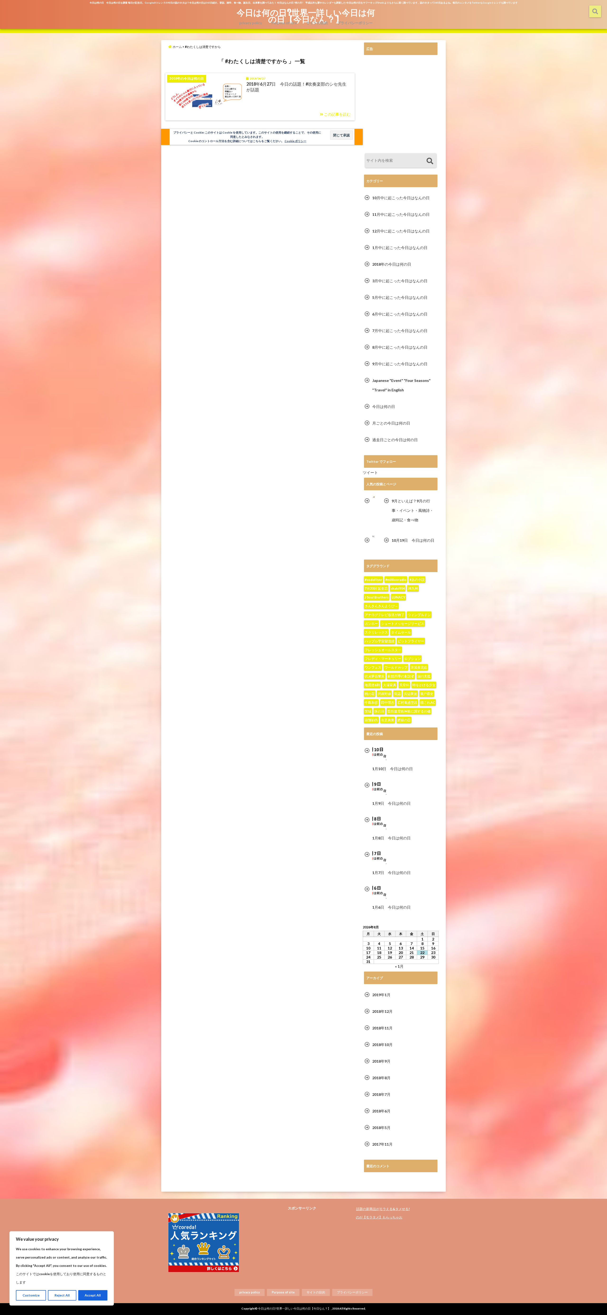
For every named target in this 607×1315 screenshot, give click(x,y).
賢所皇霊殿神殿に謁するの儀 (409, 711)
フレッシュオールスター (383, 650)
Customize (31, 1295)
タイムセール (401, 632)
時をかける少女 (424, 685)
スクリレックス (376, 632)
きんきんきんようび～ (381, 606)
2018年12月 (382, 1011)
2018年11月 (382, 1028)
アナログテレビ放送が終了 (385, 615)
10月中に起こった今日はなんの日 (401, 197)
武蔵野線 (384, 694)
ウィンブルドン (419, 615)
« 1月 (399, 966)
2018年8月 (381, 1077)
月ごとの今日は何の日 (391, 423)
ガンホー (371, 623)
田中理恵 (387, 702)
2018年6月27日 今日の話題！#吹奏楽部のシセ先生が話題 (296, 86)
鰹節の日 (404, 720)
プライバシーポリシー (355, 23)
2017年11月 (382, 1144)
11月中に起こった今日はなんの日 (401, 214)
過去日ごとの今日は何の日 (395, 439)
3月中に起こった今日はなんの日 (400, 280)
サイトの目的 (317, 23)
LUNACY (398, 597)
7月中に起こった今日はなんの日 (400, 330)
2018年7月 (381, 1094)
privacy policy (250, 23)
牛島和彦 (371, 702)
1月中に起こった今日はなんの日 (400, 247)
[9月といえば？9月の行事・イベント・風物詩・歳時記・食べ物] (373, 497)
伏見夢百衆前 (375, 676)
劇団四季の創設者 (401, 676)
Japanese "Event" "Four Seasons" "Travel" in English (401, 385)
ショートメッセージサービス (402, 623)
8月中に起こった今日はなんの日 (400, 347)
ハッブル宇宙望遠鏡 (380, 641)
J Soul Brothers (377, 597)
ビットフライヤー (411, 641)
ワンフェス (373, 667)
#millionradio (395, 580)
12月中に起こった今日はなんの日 (401, 231)
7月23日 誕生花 (376, 588)
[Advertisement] (400, 104)
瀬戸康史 (426, 694)
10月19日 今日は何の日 (413, 540)
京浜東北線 (419, 667)
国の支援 (424, 676)
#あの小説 (417, 580)
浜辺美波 (410, 694)
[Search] (429, 161)
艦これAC (427, 702)
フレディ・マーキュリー (383, 659)
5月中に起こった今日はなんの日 (400, 297)
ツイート (370, 472)
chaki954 (398, 588)
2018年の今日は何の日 (391, 264)
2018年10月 (382, 1044)
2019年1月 (381, 994)
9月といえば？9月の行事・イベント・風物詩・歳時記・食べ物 (412, 510)
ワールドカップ (396, 667)
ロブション (412, 659)
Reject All (62, 1295)
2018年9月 (381, 1061)
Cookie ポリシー (295, 141)
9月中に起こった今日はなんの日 (400, 363)
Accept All (93, 1295)
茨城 (368, 711)
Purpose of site (284, 23)
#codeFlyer (373, 580)
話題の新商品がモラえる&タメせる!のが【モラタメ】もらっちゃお (383, 1213)
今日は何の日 (383, 406)
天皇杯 (404, 685)
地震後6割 (372, 685)
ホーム (177, 47)
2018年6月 (381, 1111)
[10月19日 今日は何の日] (373, 537)
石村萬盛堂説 (407, 702)
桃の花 (370, 694)
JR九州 (413, 588)
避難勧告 (371, 720)
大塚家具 (389, 685)
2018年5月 (381, 1127)
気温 (397, 694)
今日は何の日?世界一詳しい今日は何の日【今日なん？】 (306, 15)
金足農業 (387, 720)
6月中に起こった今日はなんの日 (400, 314)
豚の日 (379, 711)
